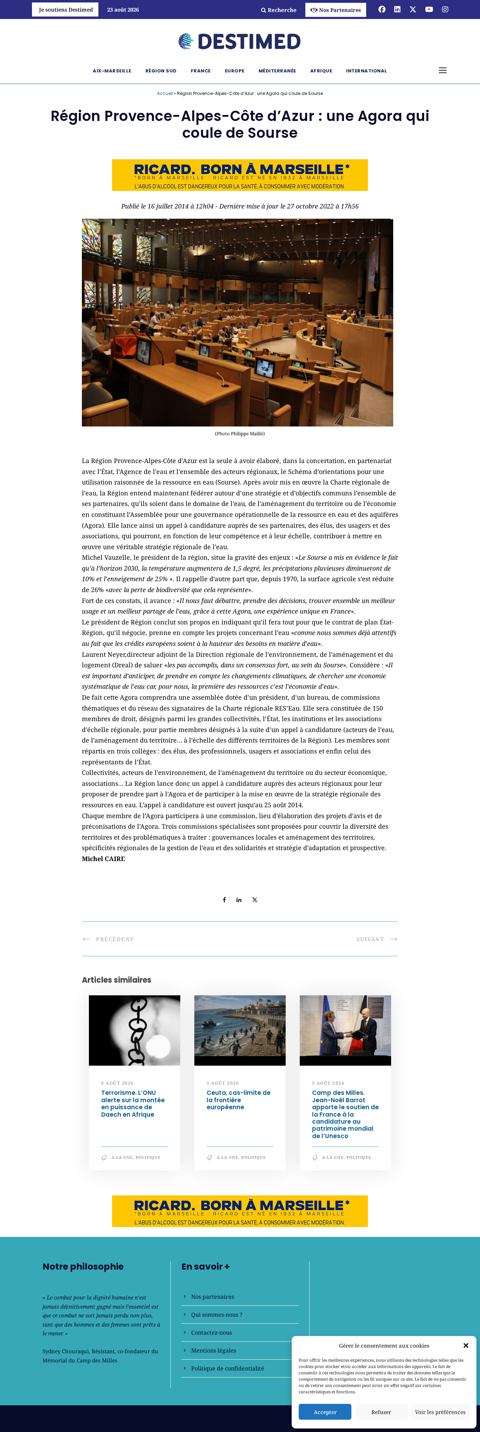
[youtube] (429, 9)
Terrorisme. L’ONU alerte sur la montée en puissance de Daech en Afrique (133, 1103)
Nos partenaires (212, 1297)
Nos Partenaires (340, 9)
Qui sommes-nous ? (216, 1314)
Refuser (381, 1411)
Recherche (282, 9)
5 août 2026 (223, 1083)
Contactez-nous (211, 1332)
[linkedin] (397, 9)
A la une (122, 1157)
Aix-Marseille (112, 71)
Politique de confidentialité (227, 1368)
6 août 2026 (117, 1083)
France (201, 71)
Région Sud (161, 71)
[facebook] (381, 9)
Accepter (325, 1411)
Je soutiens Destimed (66, 9)
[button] (465, 1345)
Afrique (321, 71)
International (366, 71)
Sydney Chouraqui (66, 1351)
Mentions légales (213, 1350)
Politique (148, 1157)
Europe (235, 71)
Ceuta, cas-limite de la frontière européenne (239, 1100)
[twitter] (412, 9)
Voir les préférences (440, 1411)
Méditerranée (277, 71)
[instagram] (445, 9)
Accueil (165, 93)
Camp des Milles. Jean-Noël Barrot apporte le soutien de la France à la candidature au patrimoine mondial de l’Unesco (345, 1114)
